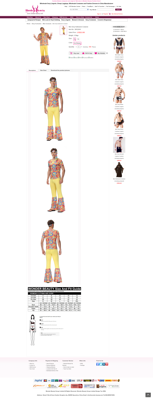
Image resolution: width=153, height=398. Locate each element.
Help (66, 6)
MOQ (71, 17)
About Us (38, 17)
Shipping (55, 17)
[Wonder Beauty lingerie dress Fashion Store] (35, 9)
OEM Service (63, 17)
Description (32, 70)
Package (82, 365)
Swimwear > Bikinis (119, 29)
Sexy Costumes (91, 20)
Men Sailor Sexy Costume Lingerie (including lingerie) (119, 82)
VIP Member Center (74, 6)
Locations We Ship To (51, 369)
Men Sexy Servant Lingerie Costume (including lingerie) (119, 156)
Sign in (99, 14)
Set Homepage (110, 6)
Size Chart (47, 17)
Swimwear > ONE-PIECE (121, 31)
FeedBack (90, 6)
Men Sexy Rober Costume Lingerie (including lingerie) (119, 106)
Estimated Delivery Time (52, 370)
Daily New (30, 17)
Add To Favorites (99, 6)
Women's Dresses (78, 20)
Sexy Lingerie (65, 20)
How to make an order (68, 367)
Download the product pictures (60, 70)
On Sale (119, 6)
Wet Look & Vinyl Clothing (51, 20)
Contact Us (88, 17)
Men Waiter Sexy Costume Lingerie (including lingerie (119, 57)
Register (105, 14)
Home (97, 17)
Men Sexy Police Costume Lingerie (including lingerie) (119, 131)
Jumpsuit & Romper (34, 20)
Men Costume (47, 23)
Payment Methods (50, 365)
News (83, 6)
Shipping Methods (50, 367)
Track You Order (67, 369)
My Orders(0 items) (117, 14)
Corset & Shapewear (104, 20)
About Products (50, 363)
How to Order (80, 17)
